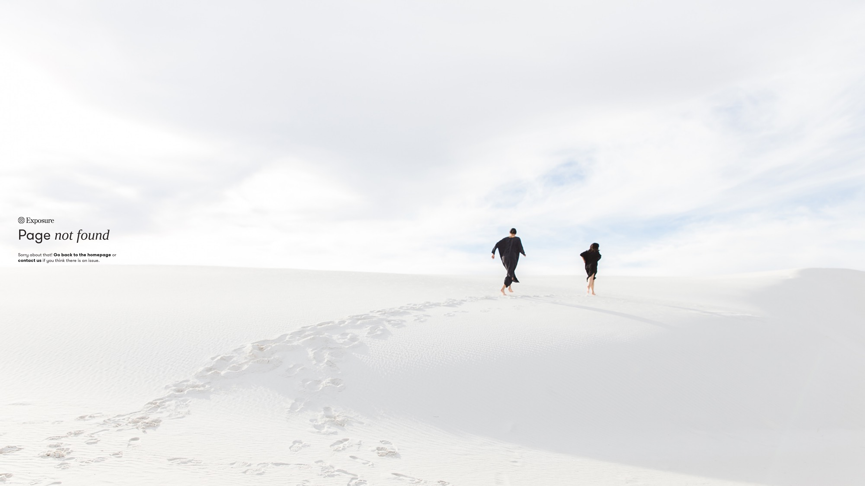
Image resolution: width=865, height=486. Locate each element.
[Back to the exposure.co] (36, 220)
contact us (29, 260)
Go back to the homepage (82, 255)
